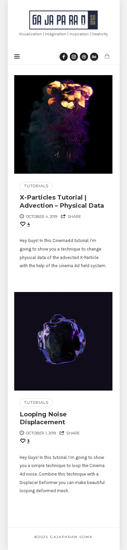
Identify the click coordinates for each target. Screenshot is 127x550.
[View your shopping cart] (107, 56)
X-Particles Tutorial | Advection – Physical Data (62, 201)
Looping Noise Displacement (43, 418)
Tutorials (36, 186)
